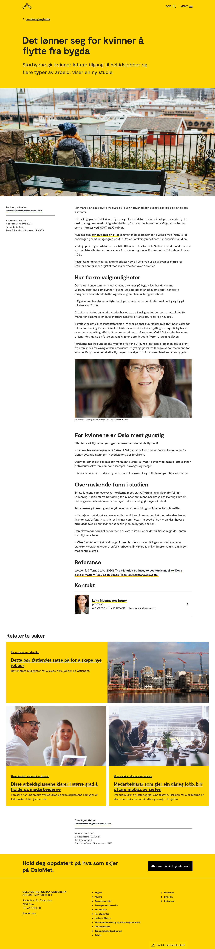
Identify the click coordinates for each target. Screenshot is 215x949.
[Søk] (174, 6)
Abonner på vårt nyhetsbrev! (170, 866)
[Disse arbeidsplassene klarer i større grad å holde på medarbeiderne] (56, 736)
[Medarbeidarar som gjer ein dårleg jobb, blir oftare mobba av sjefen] (159, 736)
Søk (168, 6)
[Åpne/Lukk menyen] (190, 6)
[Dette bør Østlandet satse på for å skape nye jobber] (158, 672)
